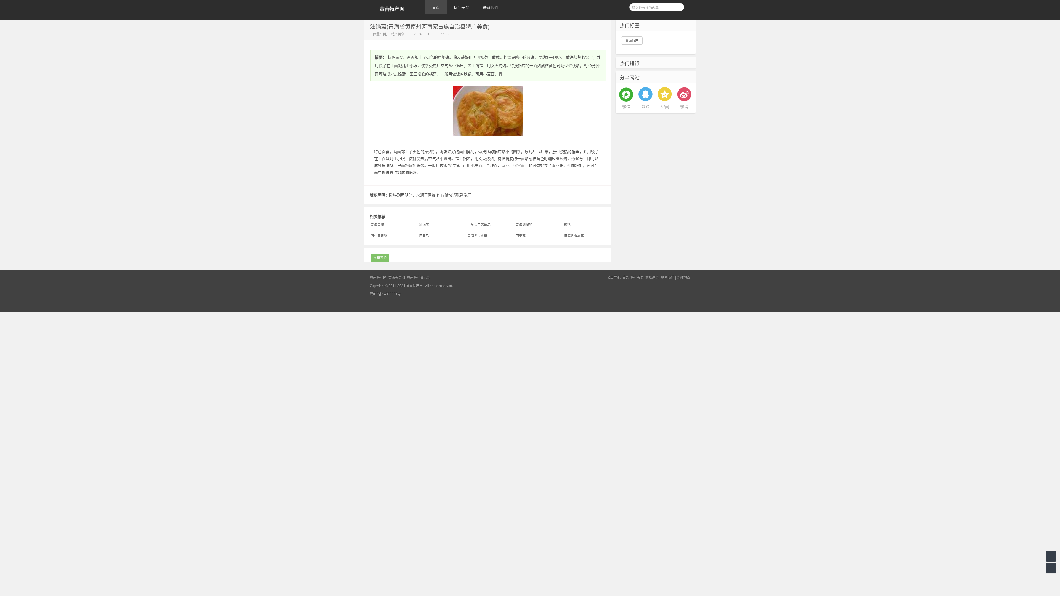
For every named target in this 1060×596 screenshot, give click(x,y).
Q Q (646, 106)
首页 (436, 7)
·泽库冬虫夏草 (573, 235)
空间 (665, 106)
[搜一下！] (678, 6)
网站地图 (683, 277)
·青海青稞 (377, 224)
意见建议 (652, 277)
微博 (684, 106)
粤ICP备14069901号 (385, 293)
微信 (626, 106)
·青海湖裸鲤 (523, 224)
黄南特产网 (392, 9)
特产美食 (461, 7)
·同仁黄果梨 (378, 235)
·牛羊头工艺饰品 (479, 224)
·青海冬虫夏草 (477, 235)
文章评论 (380, 257)
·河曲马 (423, 235)
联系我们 (490, 7)
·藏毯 (567, 224)
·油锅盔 (423, 224)
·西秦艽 (520, 235)
